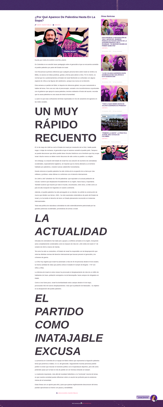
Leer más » (105, 48)
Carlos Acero (62, 393)
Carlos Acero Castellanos (54, 60)
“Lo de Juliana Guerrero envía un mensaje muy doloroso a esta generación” (114, 75)
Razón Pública (73, 393)
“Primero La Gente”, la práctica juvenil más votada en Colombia (114, 134)
